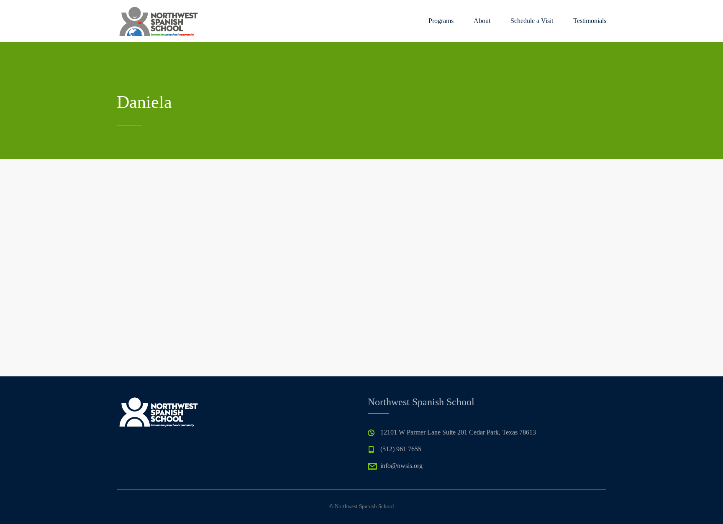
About (482, 20)
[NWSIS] (158, 21)
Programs (441, 20)
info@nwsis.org (401, 465)
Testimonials (589, 20)
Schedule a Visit (531, 20)
